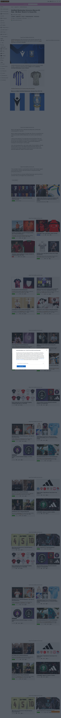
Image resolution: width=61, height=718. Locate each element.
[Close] (47, 350)
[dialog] (30, 359)
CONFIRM (21, 366)
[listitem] (30, 363)
